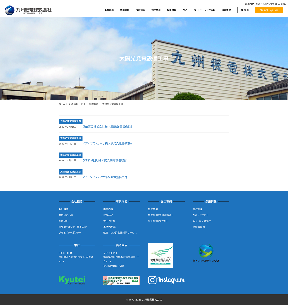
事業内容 (108, 209)
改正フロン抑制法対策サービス (120, 232)
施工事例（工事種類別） (160, 215)
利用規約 (63, 220)
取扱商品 (108, 215)
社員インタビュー (202, 215)
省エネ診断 (109, 220)
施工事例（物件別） (158, 220)
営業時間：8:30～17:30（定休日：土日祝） (265, 3)
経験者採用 (199, 226)
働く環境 (197, 209)
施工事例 (153, 209)
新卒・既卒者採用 (202, 220)
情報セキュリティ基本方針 (73, 226)
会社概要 (63, 209)
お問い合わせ (271, 10)
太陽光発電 (109, 226)
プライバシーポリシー (70, 232)
